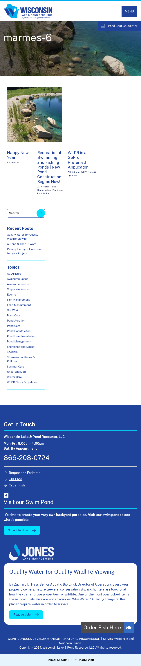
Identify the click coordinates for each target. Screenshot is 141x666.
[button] (129, 627)
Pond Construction (18, 331)
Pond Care (13, 325)
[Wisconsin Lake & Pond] (28, 11)
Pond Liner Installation (21, 336)
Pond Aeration (16, 320)
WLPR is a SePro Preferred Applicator (78, 159)
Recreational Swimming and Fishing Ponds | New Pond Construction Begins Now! (49, 167)
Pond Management (19, 341)
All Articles (13, 162)
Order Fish (17, 485)
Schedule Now (18, 530)
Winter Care (14, 377)
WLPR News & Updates (22, 382)
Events (11, 294)
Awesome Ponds (18, 284)
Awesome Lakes (17, 278)
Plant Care (13, 315)
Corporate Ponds (18, 289)
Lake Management (19, 305)
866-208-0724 (27, 458)
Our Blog (15, 479)
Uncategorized (16, 371)
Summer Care (15, 366)
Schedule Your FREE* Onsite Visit (70, 660)
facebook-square (6, 495)
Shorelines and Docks (20, 346)
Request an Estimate (25, 473)
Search (41, 213)
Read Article (22, 614)
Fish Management (18, 299)
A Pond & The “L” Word (21, 244)
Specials (12, 351)
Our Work (13, 310)
